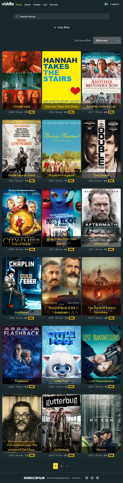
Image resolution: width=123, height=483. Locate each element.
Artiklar (37, 4)
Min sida (54, 4)
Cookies (76, 478)
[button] (106, 4)
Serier (28, 4)
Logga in (114, 4)
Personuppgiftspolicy (58, 478)
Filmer (19, 4)
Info (45, 4)
